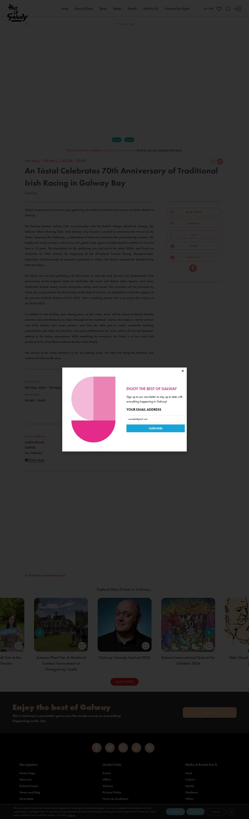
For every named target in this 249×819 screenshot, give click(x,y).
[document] (124, 409)
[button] (182, 370)
